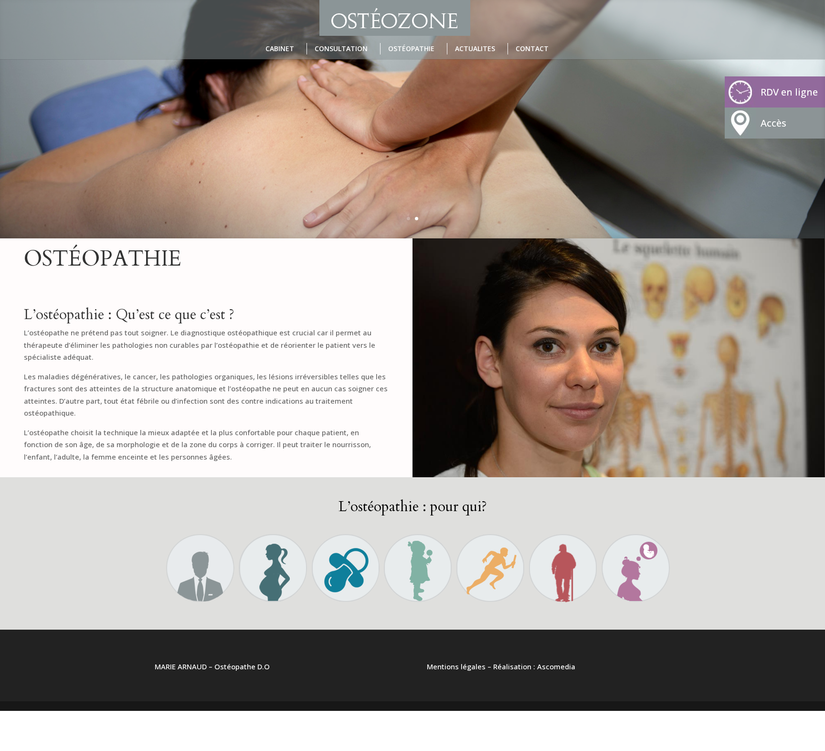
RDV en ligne (789, 92)
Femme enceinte (272, 560)
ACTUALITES (475, 48)
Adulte (200, 560)
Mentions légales (456, 666)
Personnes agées (562, 560)
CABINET (279, 48)
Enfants (417, 560)
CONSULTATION (341, 48)
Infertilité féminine (635, 560)
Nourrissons (345, 560)
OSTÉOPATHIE (411, 48)
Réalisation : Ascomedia (534, 666)
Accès (773, 123)
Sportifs (490, 560)
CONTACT (532, 48)
